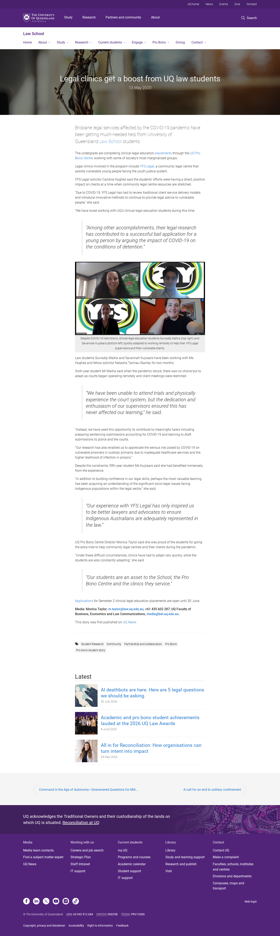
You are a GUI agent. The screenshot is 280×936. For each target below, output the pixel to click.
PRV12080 (138, 914)
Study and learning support (185, 857)
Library (170, 850)
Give (237, 4)
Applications (84, 601)
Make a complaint (226, 857)
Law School (33, 33)
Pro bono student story (90, 650)
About (155, 17)
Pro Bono (159, 42)
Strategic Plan (81, 857)
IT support (78, 871)
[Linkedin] (36, 901)
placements (163, 153)
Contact (252, 4)
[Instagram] (66, 901)
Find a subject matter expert (43, 857)
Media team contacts (38, 850)
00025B (113, 914)
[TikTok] (75, 901)
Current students (110, 42)
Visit (168, 871)
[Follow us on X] (46, 901)
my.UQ (122, 850)
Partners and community (123, 17)
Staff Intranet (80, 864)
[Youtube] (56, 901)
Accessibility (76, 925)
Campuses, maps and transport (228, 885)
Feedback (122, 925)
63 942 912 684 (83, 914)
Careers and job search (87, 850)
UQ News (129, 622)
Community (114, 644)
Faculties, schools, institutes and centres (233, 866)
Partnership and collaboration (143, 644)
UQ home (193, 4)
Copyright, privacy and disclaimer (44, 925)
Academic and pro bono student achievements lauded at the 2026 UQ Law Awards (150, 720)
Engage (137, 42)
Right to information (100, 925)
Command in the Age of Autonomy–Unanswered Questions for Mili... (88, 790)
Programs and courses (134, 857)
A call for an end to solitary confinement (212, 790)
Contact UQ (221, 850)
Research (89, 17)
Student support (129, 871)
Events (223, 4)
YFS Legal (147, 166)
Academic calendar (132, 864)
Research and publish (181, 864)
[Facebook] (26, 901)
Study (68, 17)
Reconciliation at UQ (81, 822)
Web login (251, 901)
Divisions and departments (232, 876)
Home (27, 42)
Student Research (92, 644)
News (209, 4)
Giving (180, 42)
